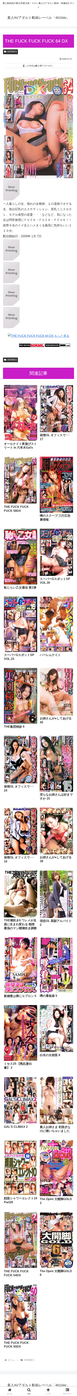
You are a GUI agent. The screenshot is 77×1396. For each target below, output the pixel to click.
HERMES (12, 51)
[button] (69, 818)
